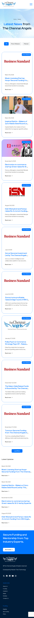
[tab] (6, 43)
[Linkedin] (10, 576)
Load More (17, 451)
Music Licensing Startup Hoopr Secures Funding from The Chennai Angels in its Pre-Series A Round (16, 472)
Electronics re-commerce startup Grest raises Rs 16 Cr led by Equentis (17, 166)
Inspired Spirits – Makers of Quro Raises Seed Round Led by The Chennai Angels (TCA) (16, 123)
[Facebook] (7, 576)
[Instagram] (16, 576)
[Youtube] (13, 576)
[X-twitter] (4, 576)
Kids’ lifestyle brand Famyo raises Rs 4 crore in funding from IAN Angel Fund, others (16, 211)
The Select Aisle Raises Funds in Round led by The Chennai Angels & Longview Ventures (17, 388)
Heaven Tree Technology (18, 569)
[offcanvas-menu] (31, 4)
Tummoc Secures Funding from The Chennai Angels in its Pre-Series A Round (16, 432)
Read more (8, 89)
